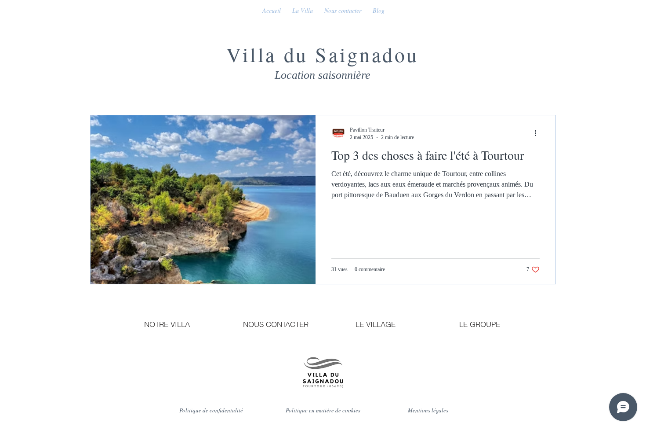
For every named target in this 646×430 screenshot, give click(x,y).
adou (395, 54)
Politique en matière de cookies (323, 410)
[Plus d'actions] (538, 133)
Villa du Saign (298, 54)
